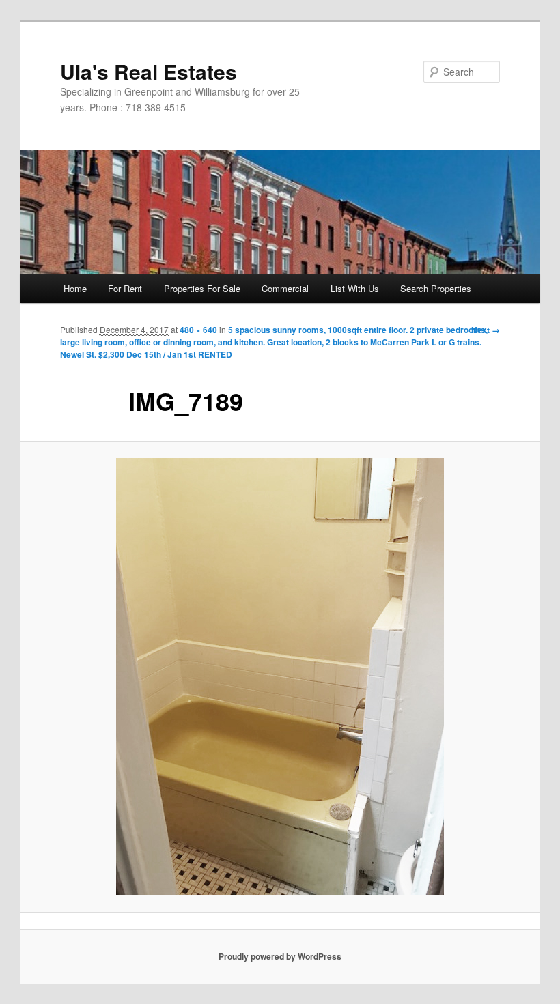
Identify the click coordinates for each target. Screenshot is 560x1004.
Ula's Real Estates (148, 71)
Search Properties (435, 288)
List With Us (355, 288)
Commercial (285, 288)
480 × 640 (198, 330)
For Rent (125, 288)
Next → (485, 330)
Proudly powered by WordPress (280, 956)
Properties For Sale (202, 288)
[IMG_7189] (280, 676)
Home (75, 288)
